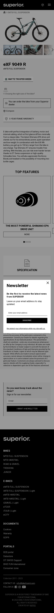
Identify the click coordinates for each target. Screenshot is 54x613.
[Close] (48, 283)
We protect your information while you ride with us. (26, 329)
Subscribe (27, 320)
